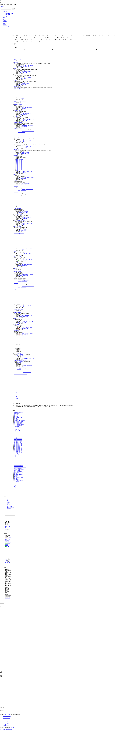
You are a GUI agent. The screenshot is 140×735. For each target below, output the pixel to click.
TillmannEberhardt (21, 66)
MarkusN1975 (7, 562)
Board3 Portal (7, 714)
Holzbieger (20, 147)
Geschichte (16, 262)
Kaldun (19, 254)
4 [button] (16, 394)
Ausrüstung (16, 62)
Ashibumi (19, 238)
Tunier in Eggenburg (17, 353)
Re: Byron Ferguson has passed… (27, 321)
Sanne (19, 230)
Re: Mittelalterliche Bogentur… (27, 223)
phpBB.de (12, 727)
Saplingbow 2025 (19, 167)
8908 (8, 541)
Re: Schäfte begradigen (26, 183)
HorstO (19, 172)
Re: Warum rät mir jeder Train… (27, 107)
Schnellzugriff (5, 11)
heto (18, 224)
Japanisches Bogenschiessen (19, 233)
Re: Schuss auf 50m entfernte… (27, 97)
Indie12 (19, 84)
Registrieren (5, 25)
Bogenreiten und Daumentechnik (20, 101)
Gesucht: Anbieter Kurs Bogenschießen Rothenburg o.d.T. (24, 367)
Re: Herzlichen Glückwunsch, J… (28, 286)
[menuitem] (9, 13)
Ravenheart (20, 300)
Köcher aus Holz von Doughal (27, 201)
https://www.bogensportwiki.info (19, 88)
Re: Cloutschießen (25, 211)
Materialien (16, 174)
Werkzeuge (16, 186)
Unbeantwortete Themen (18, 57)
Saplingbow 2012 (19, 163)
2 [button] (16, 390)
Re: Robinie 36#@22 (25, 152)
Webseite (15, 294)
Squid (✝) (6, 539)
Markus (19, 260)
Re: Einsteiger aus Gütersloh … (27, 305)
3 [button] (16, 392)
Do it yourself (16, 324)
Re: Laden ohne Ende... (26, 299)
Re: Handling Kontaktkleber (26, 140)
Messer (15, 143)
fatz (5, 545)
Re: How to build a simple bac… (27, 327)
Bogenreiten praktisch (18, 110)
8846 (10, 542)
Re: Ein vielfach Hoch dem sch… (27, 333)
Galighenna (7, 542)
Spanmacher (20, 212)
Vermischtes (16, 283)
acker (6, 538)
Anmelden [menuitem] (4, 20)
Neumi (20, 375)
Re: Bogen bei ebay (25, 280)
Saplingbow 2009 (19, 160)
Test (15, 339)
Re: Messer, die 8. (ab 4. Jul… (27, 146)
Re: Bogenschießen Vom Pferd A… (28, 119)
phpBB (6, 719)
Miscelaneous (16, 330)
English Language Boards (18, 309)
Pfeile (15, 74)
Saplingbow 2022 (19, 165)
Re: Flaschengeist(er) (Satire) (27, 259)
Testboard (16, 337)
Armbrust (15, 94)
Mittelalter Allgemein (17, 208)
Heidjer (6, 546)
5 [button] (16, 396)
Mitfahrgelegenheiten (17, 271)
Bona (19, 306)
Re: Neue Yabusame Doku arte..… (28, 131)
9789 (9, 539)
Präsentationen (16, 149)
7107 (7, 545)
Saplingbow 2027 (19, 169)
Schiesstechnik (16, 251)
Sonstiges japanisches (18, 256)
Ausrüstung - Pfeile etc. (18, 246)
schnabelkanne (20, 316)
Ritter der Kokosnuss (7, 554)
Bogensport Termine (17, 289)
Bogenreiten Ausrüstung (18, 122)
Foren (4, 17)
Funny (15, 277)
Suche (4, 23)
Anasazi (19, 265)
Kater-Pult (19, 108)
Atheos (19, 322)
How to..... (16, 192)
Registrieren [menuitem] (5, 21)
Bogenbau (16, 155)
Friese (20, 368)
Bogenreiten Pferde (17, 116)
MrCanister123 (20, 153)
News (17, 298)
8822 (9, 543)
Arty (4, 721)
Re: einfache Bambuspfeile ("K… (27, 248)
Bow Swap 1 (18, 170)
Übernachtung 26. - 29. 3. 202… (27, 274)
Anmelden (4, 24)
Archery (15, 318)
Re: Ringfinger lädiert (25, 83)
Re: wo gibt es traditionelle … (27, 217)
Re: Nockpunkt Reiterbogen (26, 113)
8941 (8, 540)
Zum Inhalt (2, 6)
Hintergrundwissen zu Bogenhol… (28, 177)
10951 (8, 538)
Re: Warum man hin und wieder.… (28, 65)
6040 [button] (17, 398)
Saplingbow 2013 (19, 164)
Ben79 (6, 560)
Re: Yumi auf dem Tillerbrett (26, 243)
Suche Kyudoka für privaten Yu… (27, 253)
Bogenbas (19, 281)
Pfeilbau (15, 180)
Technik (15, 80)
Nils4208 (19, 72)
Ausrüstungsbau (17, 137)
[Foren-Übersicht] (3, 0)
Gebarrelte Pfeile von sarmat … (27, 77)
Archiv (6, 541)
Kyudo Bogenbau (17, 240)
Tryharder (6, 561)
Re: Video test (24, 342)
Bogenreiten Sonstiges (18, 128)
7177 (7, 544)
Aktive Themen (26, 57)
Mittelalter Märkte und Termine (19, 220)
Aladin (6, 556)
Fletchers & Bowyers (17, 312)
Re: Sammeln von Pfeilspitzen (27, 264)
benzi (19, 78)
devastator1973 (20, 98)
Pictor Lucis (20, 275)
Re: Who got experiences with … (27, 315)
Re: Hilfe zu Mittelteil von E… (27, 71)
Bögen (15, 68)
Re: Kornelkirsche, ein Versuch (27, 171)
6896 (8, 546)
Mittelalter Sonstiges (17, 226)
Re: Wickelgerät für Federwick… (27, 189)
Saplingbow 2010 (19, 161)
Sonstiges (18, 200)
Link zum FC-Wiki (17, 86)
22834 (10, 537)
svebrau (6, 558)
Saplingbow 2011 (19, 162)
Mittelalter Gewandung (18, 214)
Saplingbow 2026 (19, 168)
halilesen (8, 721)
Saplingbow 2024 (19, 166)
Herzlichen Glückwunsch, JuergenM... (20, 360)
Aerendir (6, 557)
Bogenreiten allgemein (18, 104)
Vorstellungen (16, 302)
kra (18, 249)
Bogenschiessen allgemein (18, 59)
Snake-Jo (19, 120)
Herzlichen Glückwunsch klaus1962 (20, 374)
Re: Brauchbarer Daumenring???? (27, 125)
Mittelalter (16, 205)
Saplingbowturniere (19, 159)
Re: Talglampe (24, 229)
